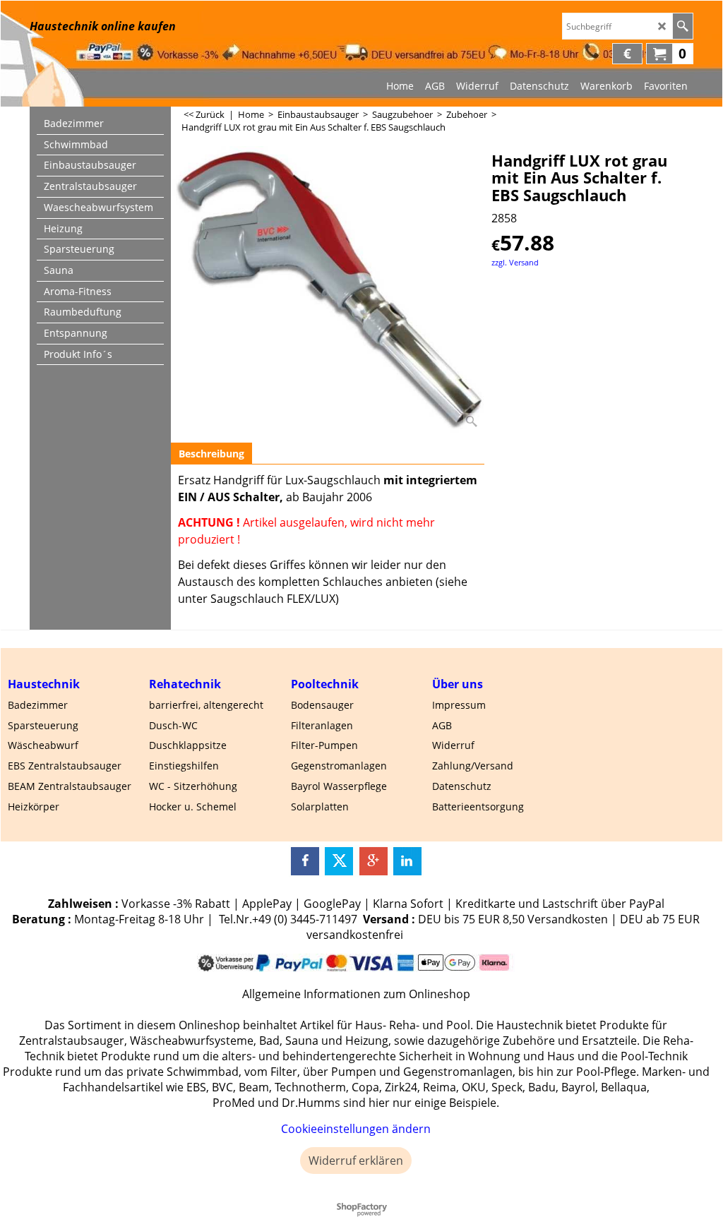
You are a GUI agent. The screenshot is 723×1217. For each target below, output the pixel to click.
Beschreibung (211, 453)
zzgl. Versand (515, 262)
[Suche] (682, 26)
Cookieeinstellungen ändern (356, 1129)
